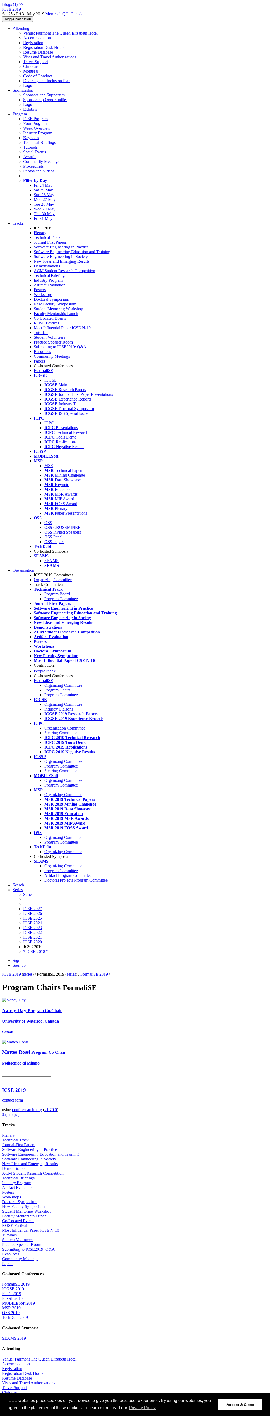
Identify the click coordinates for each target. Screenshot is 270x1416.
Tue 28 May (44, 204)
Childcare (31, 66)
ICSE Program (35, 118)
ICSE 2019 (11, 974)
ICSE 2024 (32, 923)
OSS (48, 522)
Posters (40, 290)
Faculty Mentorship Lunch (56, 313)
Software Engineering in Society (61, 256)
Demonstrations (47, 266)
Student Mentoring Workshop (58, 309)
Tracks (18, 223)
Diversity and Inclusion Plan (46, 80)
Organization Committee (64, 728)
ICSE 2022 (32, 932)
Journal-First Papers (50, 242)
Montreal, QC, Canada (64, 14)
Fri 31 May (43, 218)
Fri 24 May (43, 185)
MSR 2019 (11, 1308)
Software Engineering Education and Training (72, 252)
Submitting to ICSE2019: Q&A (60, 347)
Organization (23, 570)
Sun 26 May (44, 194)
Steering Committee (60, 733)
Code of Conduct (37, 76)
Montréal (30, 71)
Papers (39, 361)
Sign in (19, 960)
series (27, 974)
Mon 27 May (45, 199)
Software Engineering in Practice (61, 247)
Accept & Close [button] (240, 1405)
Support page (11, 1115)
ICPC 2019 (11, 1293)
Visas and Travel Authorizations (49, 57)
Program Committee (61, 598)
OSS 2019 (11, 1312)
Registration (33, 42)
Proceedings (33, 166)
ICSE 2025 (32, 918)
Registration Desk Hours (43, 47)
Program (20, 114)
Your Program (35, 123)
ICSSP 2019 (12, 1298)
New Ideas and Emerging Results (61, 261)
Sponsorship (23, 90)
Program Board (57, 594)
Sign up (19, 965)
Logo (27, 85)
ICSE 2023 (32, 927)
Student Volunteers (49, 337)
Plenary (40, 232)
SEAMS (51, 560)
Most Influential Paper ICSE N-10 (62, 328)
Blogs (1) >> (12, 4)
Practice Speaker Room (53, 342)
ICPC (49, 423)
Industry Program (37, 133)
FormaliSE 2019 (94, 974)
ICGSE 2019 (13, 1289)
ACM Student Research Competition (64, 271)
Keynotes (31, 137)
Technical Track (47, 237)
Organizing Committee (53, 579)
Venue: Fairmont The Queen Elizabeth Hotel (60, 33)
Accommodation (37, 38)
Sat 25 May (43, 190)
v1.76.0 (50, 1109)
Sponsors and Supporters (44, 95)
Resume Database (38, 52)
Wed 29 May (44, 209)
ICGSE (50, 380)
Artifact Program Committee (67, 875)
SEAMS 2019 (14, 1338)
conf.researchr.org (27, 1109)
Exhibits (30, 109)
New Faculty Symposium (55, 304)
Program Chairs (57, 690)
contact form (12, 1100)
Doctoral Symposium (51, 299)
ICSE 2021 (32, 937)
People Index (45, 671)
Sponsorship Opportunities (45, 99)
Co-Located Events (50, 318)
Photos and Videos (38, 171)
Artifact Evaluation (49, 285)
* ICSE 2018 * (35, 951)
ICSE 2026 (32, 913)
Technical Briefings (39, 142)
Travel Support (35, 61)
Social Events (34, 152)
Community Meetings (41, 161)
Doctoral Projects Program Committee (76, 880)
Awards (29, 156)
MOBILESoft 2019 (18, 1303)
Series (28, 894)
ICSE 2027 (32, 908)
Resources (42, 351)
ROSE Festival (46, 323)
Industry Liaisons (58, 709)
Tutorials (30, 147)
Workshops (43, 294)
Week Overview (36, 128)
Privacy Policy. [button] (142, 1407)
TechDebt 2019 (15, 1317)
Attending (21, 28)
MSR (48, 465)
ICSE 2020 (32, 942)
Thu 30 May (44, 213)
